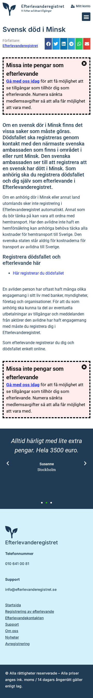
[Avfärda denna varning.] (84, 63)
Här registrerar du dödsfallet (38, 273)
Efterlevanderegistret (42, 6)
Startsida (13, 605)
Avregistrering (17, 643)
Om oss (11, 631)
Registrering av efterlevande (29, 611)
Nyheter (12, 637)
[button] (86, 16)
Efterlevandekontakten (24, 618)
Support (12, 624)
